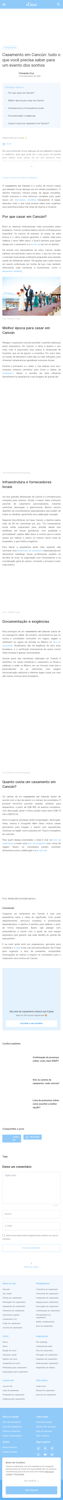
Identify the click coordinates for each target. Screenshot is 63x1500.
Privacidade (19, 1474)
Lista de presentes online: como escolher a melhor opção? (46, 1104)
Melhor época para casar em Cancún (26, 101)
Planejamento (10, 47)
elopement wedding (12, 271)
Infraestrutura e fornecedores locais (26, 108)
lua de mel (36, 245)
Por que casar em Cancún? (21, 93)
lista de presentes (37, 844)
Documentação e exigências (22, 116)
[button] (4, 4)
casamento (7, 373)
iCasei (17, 948)
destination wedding (25, 200)
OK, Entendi (31, 1490)
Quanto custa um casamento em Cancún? (28, 124)
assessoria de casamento (30, 551)
